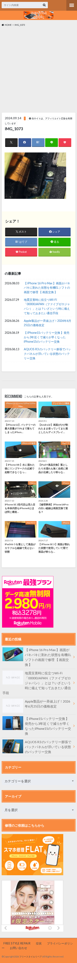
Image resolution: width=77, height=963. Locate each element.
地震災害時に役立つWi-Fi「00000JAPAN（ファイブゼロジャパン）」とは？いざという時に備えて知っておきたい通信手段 (47, 306)
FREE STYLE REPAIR (16, 943)
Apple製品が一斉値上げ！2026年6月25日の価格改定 (47, 323)
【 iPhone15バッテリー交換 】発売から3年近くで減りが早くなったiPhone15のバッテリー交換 (46, 337)
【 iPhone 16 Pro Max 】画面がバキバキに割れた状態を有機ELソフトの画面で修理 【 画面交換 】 (47, 287)
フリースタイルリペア (30, 956)
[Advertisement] (38, 70)
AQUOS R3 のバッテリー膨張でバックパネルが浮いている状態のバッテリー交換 (47, 353)
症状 (39, 943)
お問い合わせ (18, 948)
